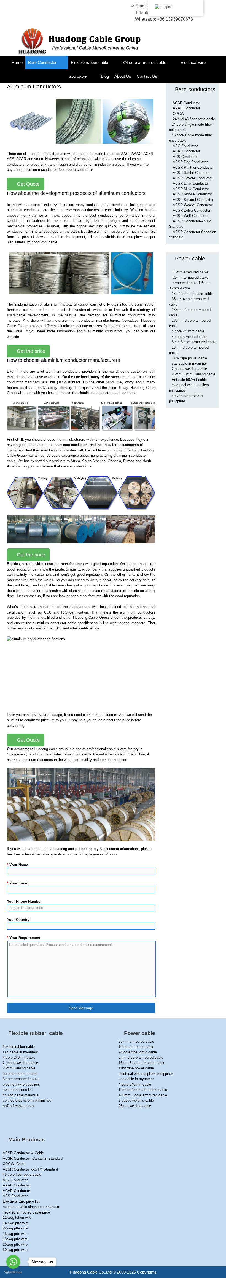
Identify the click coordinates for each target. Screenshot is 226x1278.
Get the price (30, 351)
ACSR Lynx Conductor (191, 183)
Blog (105, 76)
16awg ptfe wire (15, 1234)
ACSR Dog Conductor (190, 162)
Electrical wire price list (21, 1201)
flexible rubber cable (19, 1047)
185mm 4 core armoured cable (143, 1090)
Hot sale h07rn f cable (189, 380)
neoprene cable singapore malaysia (31, 1207)
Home (17, 62)
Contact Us (147, 76)
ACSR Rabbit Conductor (192, 173)
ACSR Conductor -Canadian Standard (33, 1158)
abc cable (78, 76)
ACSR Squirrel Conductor (193, 200)
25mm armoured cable (190, 277)
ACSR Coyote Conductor (192, 178)
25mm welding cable (19, 1068)
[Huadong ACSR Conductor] (83, 41)
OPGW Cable (14, 1164)
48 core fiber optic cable (22, 1174)
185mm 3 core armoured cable (143, 1095)
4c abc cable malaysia (21, 1095)
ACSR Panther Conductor (193, 167)
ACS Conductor (185, 157)
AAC (124, 154)
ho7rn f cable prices (18, 1106)
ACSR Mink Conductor (191, 189)
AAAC (136, 154)
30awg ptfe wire (15, 1250)
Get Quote (27, 184)
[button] (62, 62)
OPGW (178, 114)
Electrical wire (193, 62)
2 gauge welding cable (189, 369)
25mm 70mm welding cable (193, 374)
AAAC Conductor (186, 108)
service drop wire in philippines (27, 1100)
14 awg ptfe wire (16, 1223)
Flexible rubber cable (89, 62)
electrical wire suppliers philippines (146, 1074)
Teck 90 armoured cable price (26, 1212)
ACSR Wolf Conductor (190, 216)
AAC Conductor (185, 146)
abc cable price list (18, 1090)
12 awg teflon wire (17, 1217)
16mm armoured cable (190, 272)
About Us (122, 76)
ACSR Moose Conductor (192, 194)
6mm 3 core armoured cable (194, 342)
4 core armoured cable (189, 337)
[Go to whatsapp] (13, 1262)
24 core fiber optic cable (138, 1052)
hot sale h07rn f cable (20, 1074)
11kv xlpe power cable (189, 358)
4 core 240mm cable (188, 331)
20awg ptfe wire (15, 1244)
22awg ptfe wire (15, 1228)
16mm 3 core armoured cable (142, 1063)
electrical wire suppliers (21, 1084)
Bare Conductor (42, 62)
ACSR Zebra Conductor (191, 210)
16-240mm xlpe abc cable (192, 294)
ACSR (148, 154)
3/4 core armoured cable (144, 62)
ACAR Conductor (186, 151)
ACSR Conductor (186, 103)
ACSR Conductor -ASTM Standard (30, 1169)
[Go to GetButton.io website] (13, 1272)
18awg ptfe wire (15, 1239)
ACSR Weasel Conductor (193, 205)
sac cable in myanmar (189, 363)
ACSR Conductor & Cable (23, 1153)
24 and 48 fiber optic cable (194, 119)
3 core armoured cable (20, 1079)
